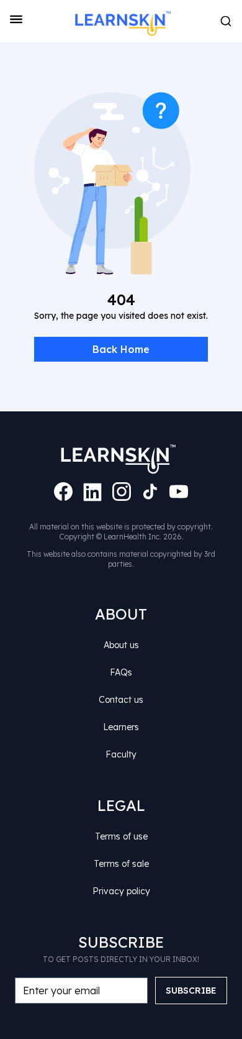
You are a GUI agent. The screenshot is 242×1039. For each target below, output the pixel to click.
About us (121, 645)
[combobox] (226, 21)
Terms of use (121, 836)
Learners (121, 727)
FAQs (121, 672)
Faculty (121, 754)
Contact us (121, 699)
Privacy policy (121, 891)
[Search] (226, 21)
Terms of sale (121, 863)
